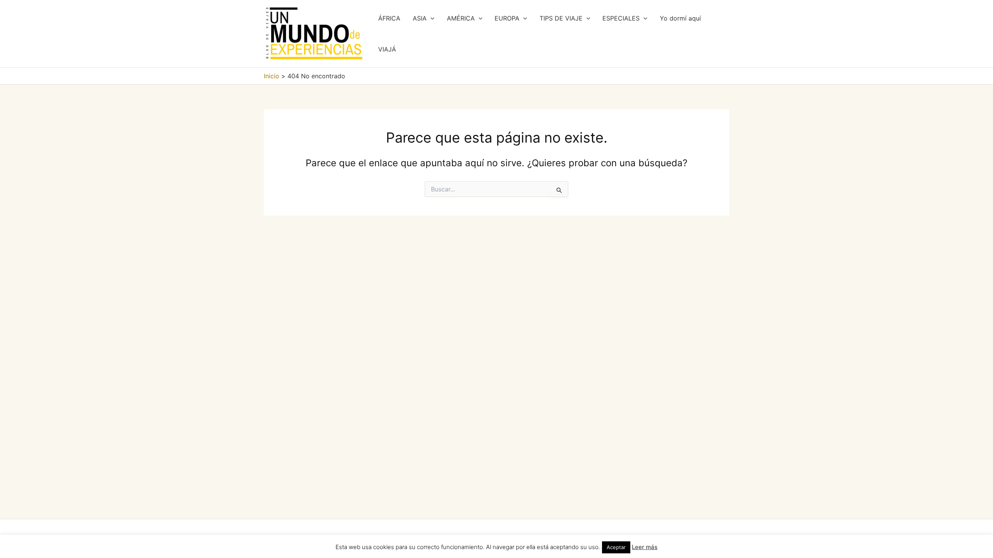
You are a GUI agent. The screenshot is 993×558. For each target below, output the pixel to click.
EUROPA (507, 18)
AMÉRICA (461, 18)
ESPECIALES (621, 18)
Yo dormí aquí (680, 18)
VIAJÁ (387, 49)
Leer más (644, 547)
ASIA (420, 18)
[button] (430, 18)
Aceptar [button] (616, 547)
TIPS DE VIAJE (561, 18)
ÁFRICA (389, 18)
